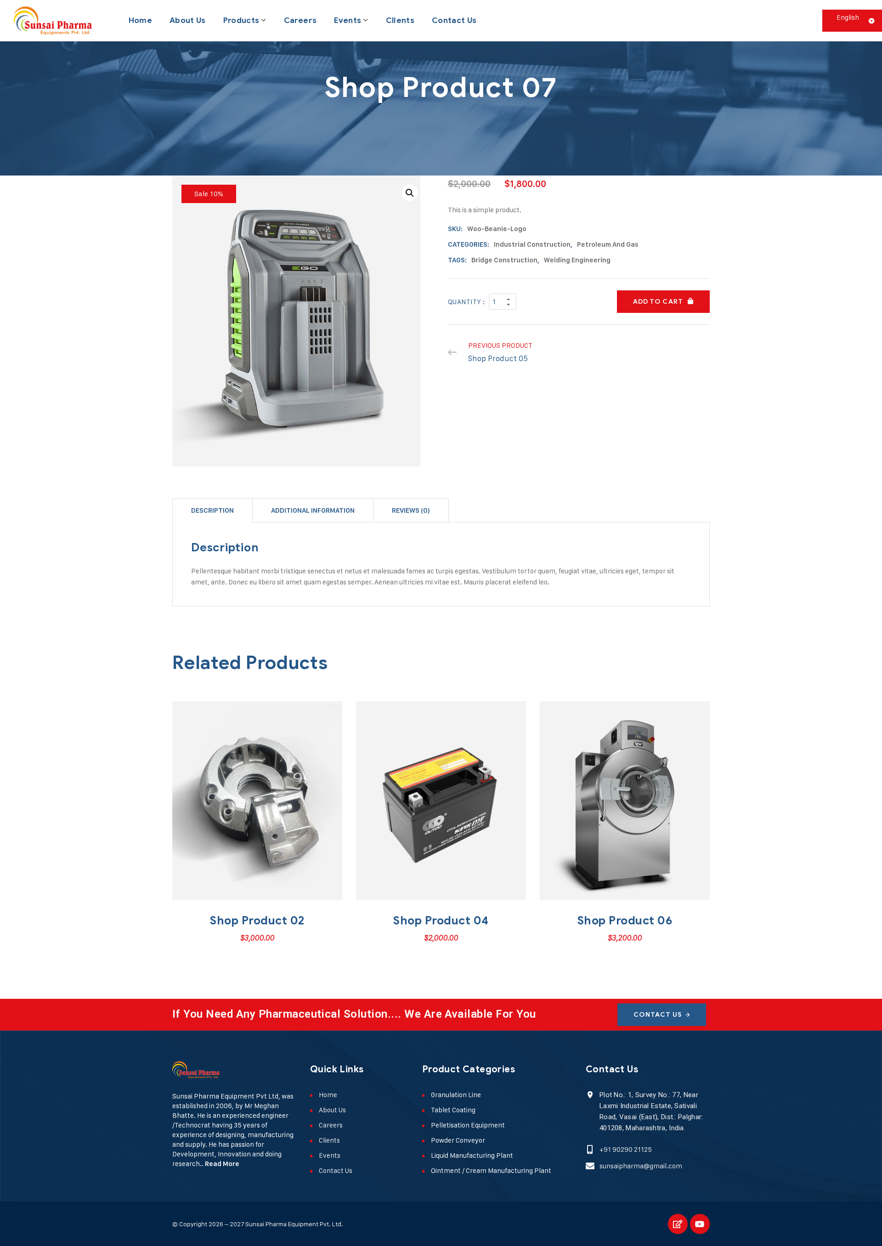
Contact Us (454, 20)
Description (212, 510)
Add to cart (658, 302)
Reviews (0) (411, 510)
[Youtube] (700, 1224)
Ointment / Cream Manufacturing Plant (491, 1170)
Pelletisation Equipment (468, 1125)
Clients (400, 20)
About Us (188, 20)
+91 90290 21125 (625, 1149)
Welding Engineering (577, 260)
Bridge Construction (504, 260)
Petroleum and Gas (608, 244)
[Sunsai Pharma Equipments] (53, 20)
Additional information (313, 510)
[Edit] (678, 1224)
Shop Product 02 (257, 920)
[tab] (212, 510)
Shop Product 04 (441, 920)
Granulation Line (456, 1094)
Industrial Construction (532, 244)
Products (241, 20)
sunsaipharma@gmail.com (640, 1165)
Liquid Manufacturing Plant (472, 1155)
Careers (300, 20)
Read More (222, 1164)
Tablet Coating (453, 1109)
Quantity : (466, 301)
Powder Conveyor (458, 1140)
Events (347, 20)
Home (140, 20)
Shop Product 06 (625, 920)
